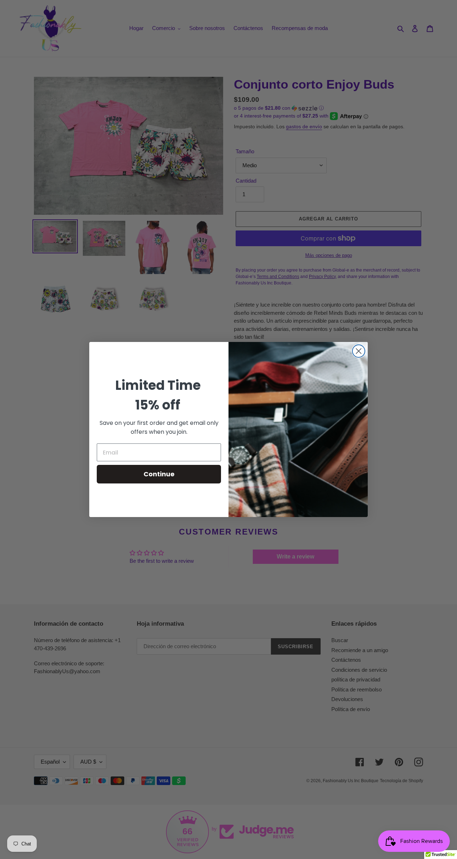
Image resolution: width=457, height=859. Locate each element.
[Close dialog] (358, 351)
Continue (159, 474)
